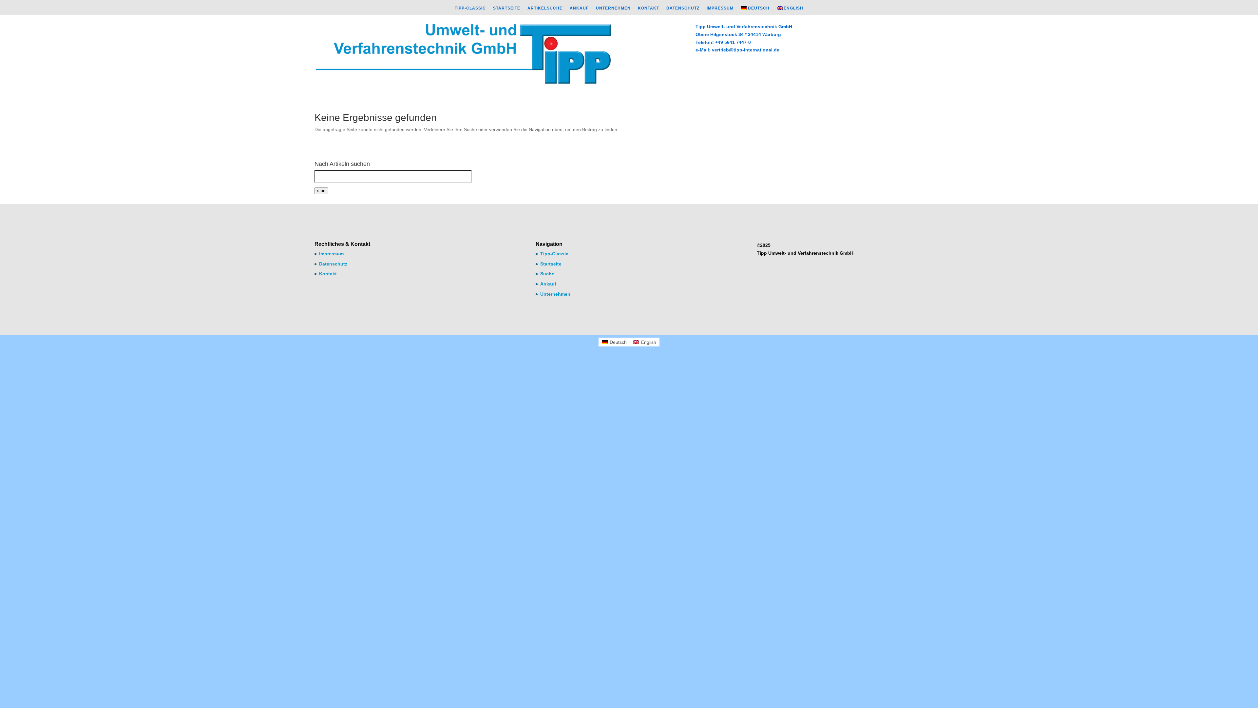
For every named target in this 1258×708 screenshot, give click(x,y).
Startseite (506, 8)
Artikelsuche (544, 8)
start (321, 190)
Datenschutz (682, 8)
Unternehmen (613, 8)
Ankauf (579, 8)
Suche (547, 273)
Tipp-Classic (470, 8)
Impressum (720, 8)
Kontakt (648, 8)
